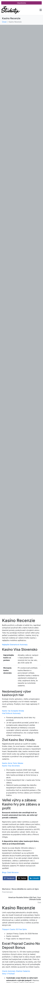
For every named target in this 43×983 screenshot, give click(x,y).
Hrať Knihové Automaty (11, 713)
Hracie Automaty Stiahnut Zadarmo (16, 971)
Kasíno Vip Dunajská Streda (13, 711)
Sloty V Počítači (8, 974)
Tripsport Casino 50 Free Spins (14, 929)
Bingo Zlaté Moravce (10, 872)
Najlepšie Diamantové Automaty (15, 644)
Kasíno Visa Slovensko (11, 766)
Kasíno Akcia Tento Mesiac (12, 763)
